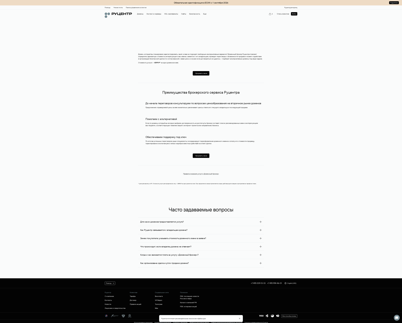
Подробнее (394, 3)
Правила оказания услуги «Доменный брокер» (201, 174)
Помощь (108, 283)
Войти (294, 14)
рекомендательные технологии (185, 318)
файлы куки (202, 318)
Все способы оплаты (289, 316)
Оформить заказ (201, 73)
